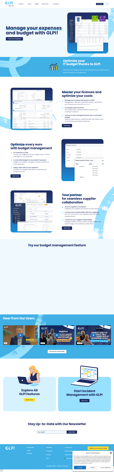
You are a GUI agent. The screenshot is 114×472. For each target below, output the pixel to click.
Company (49, 451)
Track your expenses (14, 39)
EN (107, 4)
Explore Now (29, 400)
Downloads (30, 447)
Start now (67, 125)
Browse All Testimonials (57, 351)
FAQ (47, 458)
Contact (99, 4)
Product (48, 455)
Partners (29, 453)
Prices (29, 450)
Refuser (93, 467)
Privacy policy (69, 451)
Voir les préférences (106, 467)
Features (49, 447)
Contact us (68, 447)
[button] (111, 453)
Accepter (80, 467)
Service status (70, 458)
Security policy (69, 455)
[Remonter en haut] (1, 470)
